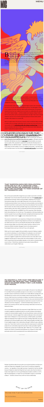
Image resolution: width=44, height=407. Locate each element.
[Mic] (4, 4)
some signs (24, 141)
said (20, 215)
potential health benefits (30, 148)
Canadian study (37, 197)
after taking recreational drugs (30, 125)
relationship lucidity (19, 125)
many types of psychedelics (32, 135)
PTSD (6, 144)
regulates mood (17, 135)
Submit (40, 399)
